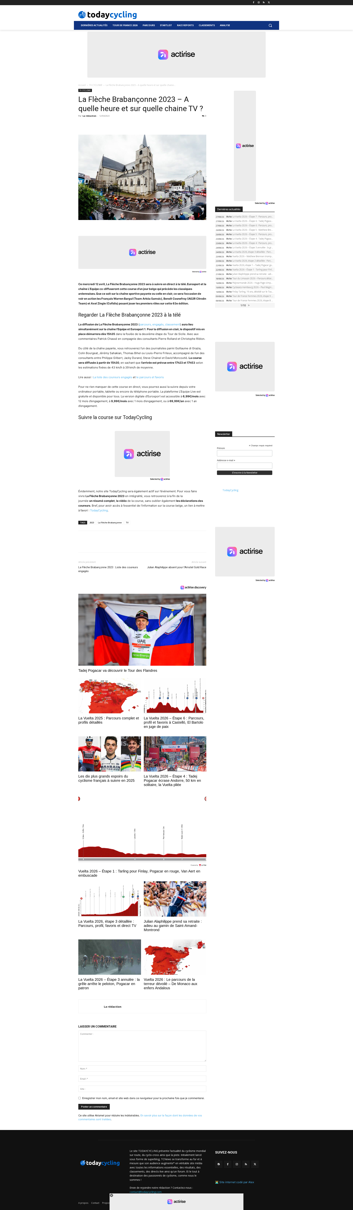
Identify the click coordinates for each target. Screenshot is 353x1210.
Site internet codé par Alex (236, 1182)
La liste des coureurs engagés (112, 377)
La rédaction (89, 115)
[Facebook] (254, 3)
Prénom (221, 448)
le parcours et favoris (150, 377)
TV (127, 522)
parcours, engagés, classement (159, 324)
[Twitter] (269, 3)
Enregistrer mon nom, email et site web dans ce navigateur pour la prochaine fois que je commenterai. (143, 1098)
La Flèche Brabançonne (110, 522)
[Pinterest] (99, 124)
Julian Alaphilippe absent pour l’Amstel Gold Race (176, 567)
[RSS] (264, 3)
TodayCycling (99, 510)
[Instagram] (259, 3)
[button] (270, 25)
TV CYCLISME (95, 85)
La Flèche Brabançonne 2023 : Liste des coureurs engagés (108, 569)
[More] (124, 124)
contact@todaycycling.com (146, 1191)
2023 (92, 522)
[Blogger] (218, 1164)
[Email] (116, 124)
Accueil (82, 85)
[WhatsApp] (107, 124)
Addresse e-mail (226, 460)
